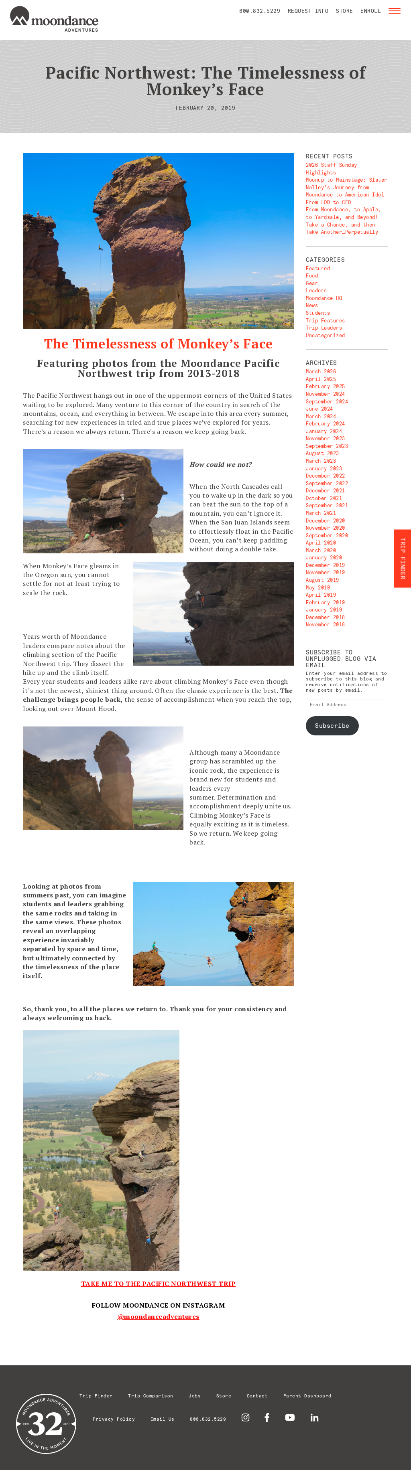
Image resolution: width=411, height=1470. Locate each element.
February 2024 (325, 423)
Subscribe (332, 725)
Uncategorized (325, 335)
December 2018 (325, 617)
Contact (257, 1396)
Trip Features (325, 320)
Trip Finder (96, 1396)
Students (318, 313)
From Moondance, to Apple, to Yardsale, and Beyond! (343, 213)
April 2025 (321, 379)
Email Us (163, 1419)
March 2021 (321, 513)
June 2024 (319, 408)
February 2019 (325, 602)
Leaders (316, 290)
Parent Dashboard (307, 1396)
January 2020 (324, 557)
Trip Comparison (150, 1396)
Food (312, 275)
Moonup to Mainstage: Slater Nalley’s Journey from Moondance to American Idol (346, 187)
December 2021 (325, 490)
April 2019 (321, 594)
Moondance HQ (324, 298)
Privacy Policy (114, 1419)
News (312, 305)
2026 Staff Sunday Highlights (331, 169)
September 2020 (327, 535)
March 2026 (321, 371)
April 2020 (321, 542)
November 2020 (325, 527)
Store (344, 10)
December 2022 (325, 475)
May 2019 (318, 587)
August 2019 (322, 580)
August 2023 (322, 453)
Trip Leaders (324, 327)
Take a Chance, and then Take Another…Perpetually (342, 228)
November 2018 (325, 624)
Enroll (370, 10)
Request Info (308, 10)
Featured (318, 268)
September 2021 (327, 505)
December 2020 (325, 520)
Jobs (195, 1396)
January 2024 (324, 431)
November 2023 (325, 438)
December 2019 (325, 565)
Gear (312, 283)
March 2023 (321, 461)
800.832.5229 (259, 10)
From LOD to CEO (328, 202)
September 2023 (327, 446)
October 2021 (324, 498)
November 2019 (325, 572)
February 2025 (325, 386)
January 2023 (324, 468)
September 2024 (327, 401)
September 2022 (327, 483)
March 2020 (321, 550)
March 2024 (321, 416)
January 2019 (324, 609)
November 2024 (325, 394)
